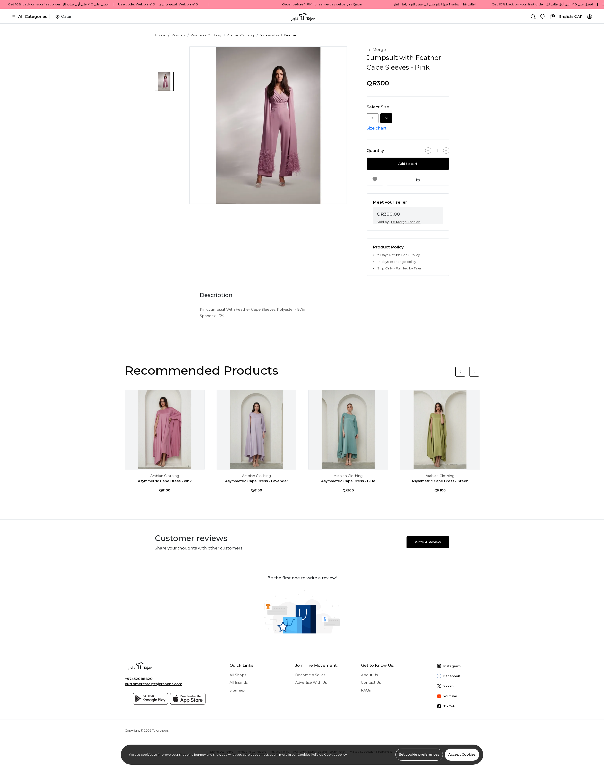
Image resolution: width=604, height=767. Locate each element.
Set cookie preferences (419, 754)
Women (178, 35)
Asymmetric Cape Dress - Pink (165, 481)
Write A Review (428, 542)
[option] (268, 125)
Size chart (376, 128)
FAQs (366, 690)
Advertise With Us (311, 682)
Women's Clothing (206, 35)
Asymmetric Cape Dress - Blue (348, 481)
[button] (533, 16)
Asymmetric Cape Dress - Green (440, 481)
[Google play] (150, 698)
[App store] (188, 698)
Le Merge (376, 49)
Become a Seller (310, 675)
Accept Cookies (462, 754)
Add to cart (407, 164)
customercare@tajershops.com (153, 684)
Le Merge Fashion (405, 222)
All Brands (238, 682)
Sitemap (237, 690)
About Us (369, 675)
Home (160, 35)
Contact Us (371, 682)
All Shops (238, 675)
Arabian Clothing (240, 35)
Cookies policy (335, 754)
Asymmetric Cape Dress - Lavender (256, 481)
